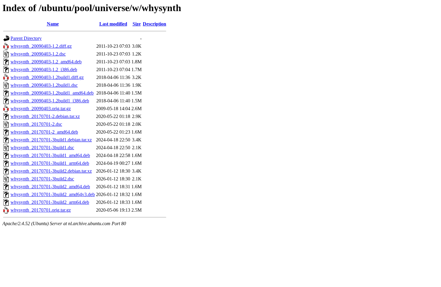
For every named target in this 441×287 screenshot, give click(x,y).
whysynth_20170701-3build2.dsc (42, 178)
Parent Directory (26, 38)
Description (154, 23)
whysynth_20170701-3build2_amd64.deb (50, 186)
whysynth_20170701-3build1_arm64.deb (49, 163)
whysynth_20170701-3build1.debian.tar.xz (51, 139)
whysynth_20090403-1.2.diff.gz (41, 46)
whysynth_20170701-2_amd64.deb (44, 131)
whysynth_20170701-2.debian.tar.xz (45, 116)
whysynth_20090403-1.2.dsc (38, 53)
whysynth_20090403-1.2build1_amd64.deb (52, 92)
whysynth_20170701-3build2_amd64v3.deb (52, 194)
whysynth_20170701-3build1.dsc (42, 147)
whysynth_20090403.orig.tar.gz (40, 108)
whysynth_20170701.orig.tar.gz (40, 210)
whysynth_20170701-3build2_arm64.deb (49, 202)
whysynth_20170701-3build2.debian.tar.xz (51, 171)
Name (53, 23)
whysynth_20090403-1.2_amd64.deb (46, 61)
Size (137, 23)
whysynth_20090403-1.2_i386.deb (43, 69)
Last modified (113, 23)
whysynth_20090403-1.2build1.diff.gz (47, 77)
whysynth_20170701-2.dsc (36, 124)
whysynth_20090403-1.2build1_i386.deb (49, 100)
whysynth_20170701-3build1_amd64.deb (50, 155)
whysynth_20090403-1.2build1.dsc (44, 85)
